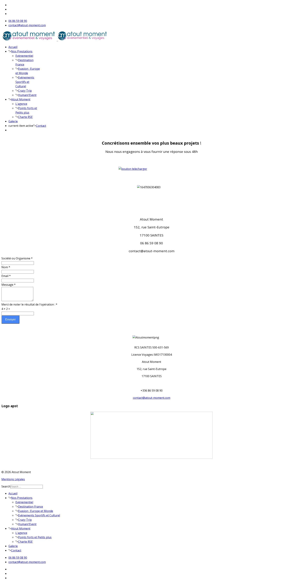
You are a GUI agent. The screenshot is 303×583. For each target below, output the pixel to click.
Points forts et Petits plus (35, 537)
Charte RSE (25, 117)
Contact (41, 126)
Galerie (13, 121)
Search (5, 486)
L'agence (21, 104)
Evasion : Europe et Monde (35, 511)
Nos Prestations (21, 51)
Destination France (30, 507)
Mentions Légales (13, 479)
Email (6, 276)
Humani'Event (27, 95)
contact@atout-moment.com (27, 25)
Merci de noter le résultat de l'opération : (29, 304)
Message (8, 285)
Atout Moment (20, 99)
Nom (5, 267)
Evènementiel (24, 56)
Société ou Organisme (17, 258)
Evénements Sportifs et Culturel (24, 82)
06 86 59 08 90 (17, 21)
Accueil (12, 47)
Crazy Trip (25, 91)
